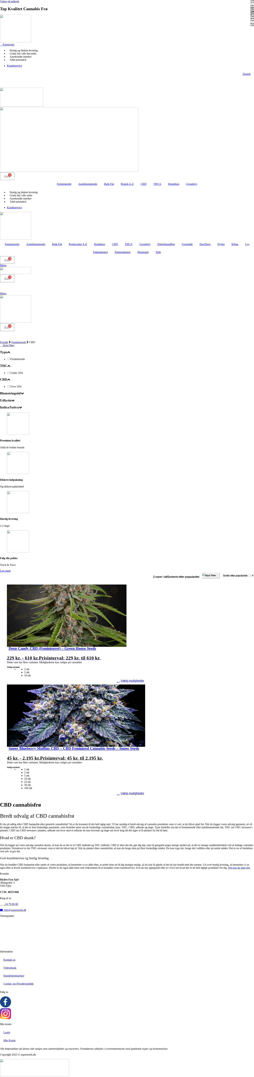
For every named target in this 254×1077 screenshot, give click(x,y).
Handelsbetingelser (13, 975)
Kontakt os (9, 959)
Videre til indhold (9, 1)
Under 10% (16, 372)
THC (3, 366)
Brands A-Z (127, 183)
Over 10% (16, 386)
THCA (157, 183)
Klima (235, 244)
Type (3, 352)
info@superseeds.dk (14, 910)
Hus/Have (205, 244)
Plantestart (143, 252)
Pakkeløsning (100, 252)
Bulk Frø (109, 183)
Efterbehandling (166, 244)
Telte (158, 252)
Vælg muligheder (132, 680)
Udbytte (5, 400)
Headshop (173, 183)
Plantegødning (122, 252)
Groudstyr (191, 183)
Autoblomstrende (87, 183)
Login (6, 1032)
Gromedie (187, 244)
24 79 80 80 (9, 904)
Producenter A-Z (78, 244)
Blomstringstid (10, 393)
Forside (4, 342)
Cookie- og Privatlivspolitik (18, 983)
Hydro (221, 244)
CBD (144, 183)
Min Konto (9, 1040)
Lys (247, 244)
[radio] (137, 669)
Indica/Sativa (9, 407)
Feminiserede (64, 183)
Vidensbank (9, 967)
